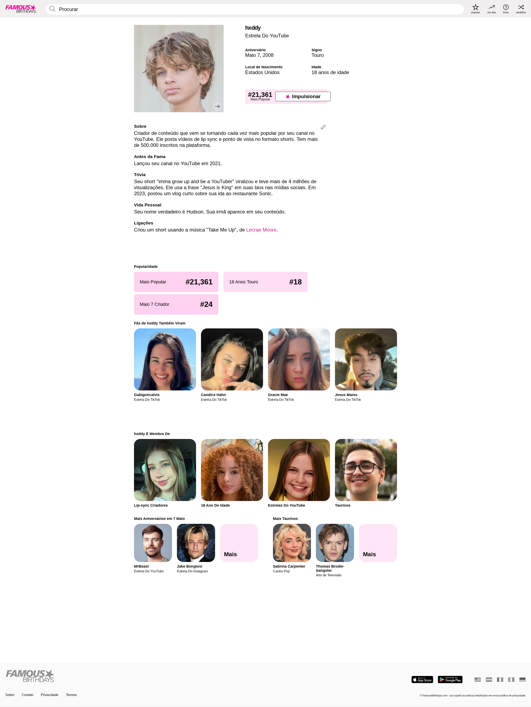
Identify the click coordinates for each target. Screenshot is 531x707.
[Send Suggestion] (323, 128)
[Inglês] (478, 680)
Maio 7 (252, 55)
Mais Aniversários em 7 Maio (159, 518)
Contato (27, 695)
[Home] (134, 676)
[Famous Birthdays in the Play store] (450, 679)
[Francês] (500, 680)
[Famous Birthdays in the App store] (422, 679)
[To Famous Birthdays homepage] (21, 9)
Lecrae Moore (261, 230)
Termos (71, 695)
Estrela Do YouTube (267, 35)
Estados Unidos (262, 72)
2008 (268, 55)
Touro (318, 55)
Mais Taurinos (285, 518)
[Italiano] (511, 680)
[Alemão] (522, 680)
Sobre (9, 695)
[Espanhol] (489, 680)
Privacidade (49, 695)
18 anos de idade (330, 72)
